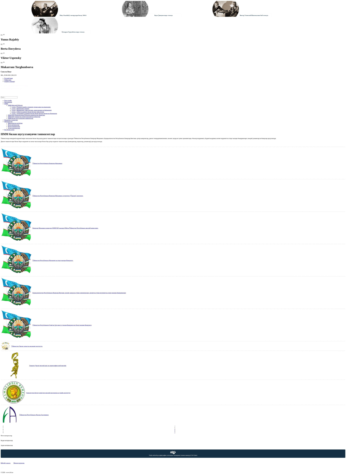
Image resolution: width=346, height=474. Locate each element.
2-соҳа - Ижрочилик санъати (20, 108)
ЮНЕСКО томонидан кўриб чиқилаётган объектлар (24, 117)
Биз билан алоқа (9, 129)
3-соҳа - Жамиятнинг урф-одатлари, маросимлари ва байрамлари (32, 110)
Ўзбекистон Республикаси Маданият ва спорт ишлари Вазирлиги (53, 260)
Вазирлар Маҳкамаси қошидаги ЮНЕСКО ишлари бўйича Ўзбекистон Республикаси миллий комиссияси (65, 228)
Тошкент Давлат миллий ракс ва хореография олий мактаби (47, 365)
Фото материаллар (13, 125)
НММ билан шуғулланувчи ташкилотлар (20, 118)
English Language (9, 81)
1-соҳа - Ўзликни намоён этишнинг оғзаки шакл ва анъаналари (31, 107)
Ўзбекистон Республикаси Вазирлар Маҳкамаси (47, 163)
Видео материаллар (14, 126)
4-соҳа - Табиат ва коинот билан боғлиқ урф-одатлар (28, 112)
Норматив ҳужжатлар (11, 120)
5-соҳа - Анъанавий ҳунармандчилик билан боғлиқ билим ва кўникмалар (34, 113)
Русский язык (8, 78)
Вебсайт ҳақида (5, 463)
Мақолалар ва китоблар (15, 123)
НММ (6, 104)
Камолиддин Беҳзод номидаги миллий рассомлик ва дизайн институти (48, 393)
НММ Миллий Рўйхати (15, 105)
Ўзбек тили (7, 80)
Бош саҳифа (8, 100)
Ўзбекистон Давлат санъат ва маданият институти (26, 346)
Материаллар (8, 121)
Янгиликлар (8, 102)
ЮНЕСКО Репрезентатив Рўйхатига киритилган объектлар (26, 115)
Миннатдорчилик (19, 463)
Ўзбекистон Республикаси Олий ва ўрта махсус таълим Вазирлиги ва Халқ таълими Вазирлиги (62, 325)
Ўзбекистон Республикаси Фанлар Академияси (34, 415)
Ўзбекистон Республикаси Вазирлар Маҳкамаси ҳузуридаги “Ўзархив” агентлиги (58, 196)
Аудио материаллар (14, 128)
